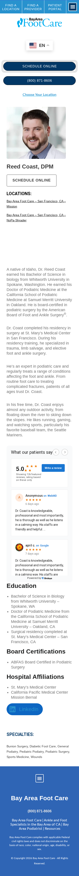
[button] (72, 7)
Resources (52, 828)
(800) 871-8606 (40, 811)
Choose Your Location (39, 94)
